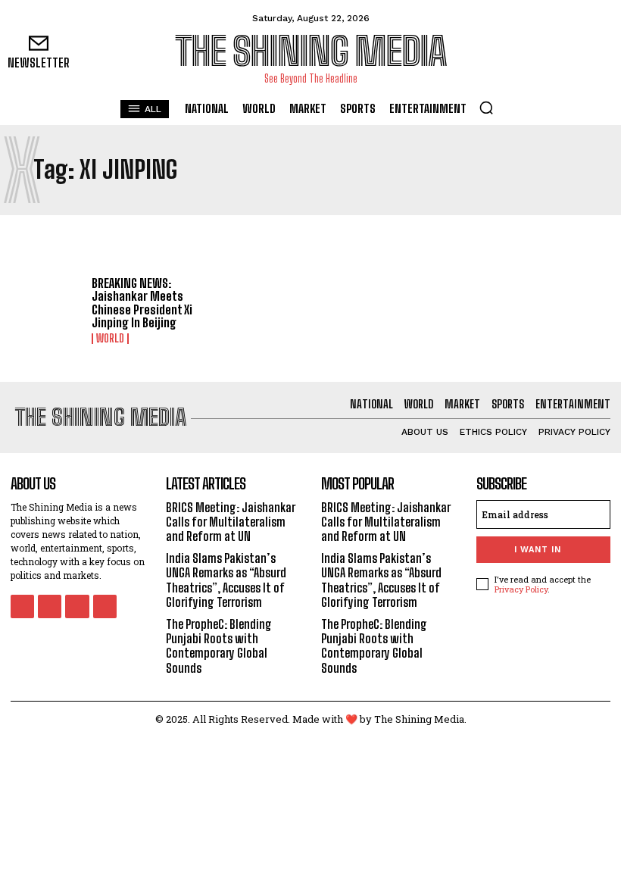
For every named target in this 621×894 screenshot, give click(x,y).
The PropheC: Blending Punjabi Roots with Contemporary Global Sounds (219, 646)
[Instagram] (566, 53)
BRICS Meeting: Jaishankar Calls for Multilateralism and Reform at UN (230, 521)
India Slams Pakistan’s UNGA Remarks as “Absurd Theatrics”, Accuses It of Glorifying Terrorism (226, 580)
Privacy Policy (521, 589)
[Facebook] (532, 53)
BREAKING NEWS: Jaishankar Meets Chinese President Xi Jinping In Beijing (142, 303)
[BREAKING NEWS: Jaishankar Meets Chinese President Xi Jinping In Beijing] (46, 307)
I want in (537, 550)
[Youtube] (105, 606)
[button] (486, 107)
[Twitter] (600, 53)
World (110, 338)
